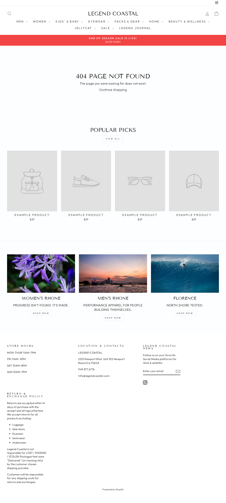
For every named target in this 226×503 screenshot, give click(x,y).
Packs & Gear (128, 21)
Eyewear (97, 21)
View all (113, 138)
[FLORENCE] (185, 273)
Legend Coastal (113, 13)
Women (40, 21)
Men (20, 21)
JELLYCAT (84, 28)
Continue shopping (113, 90)
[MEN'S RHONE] (113, 273)
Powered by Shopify (112, 489)
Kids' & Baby (68, 21)
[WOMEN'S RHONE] (41, 273)
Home (155, 21)
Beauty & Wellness (188, 21)
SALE (106, 28)
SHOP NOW (41, 313)
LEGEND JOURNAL (135, 28)
